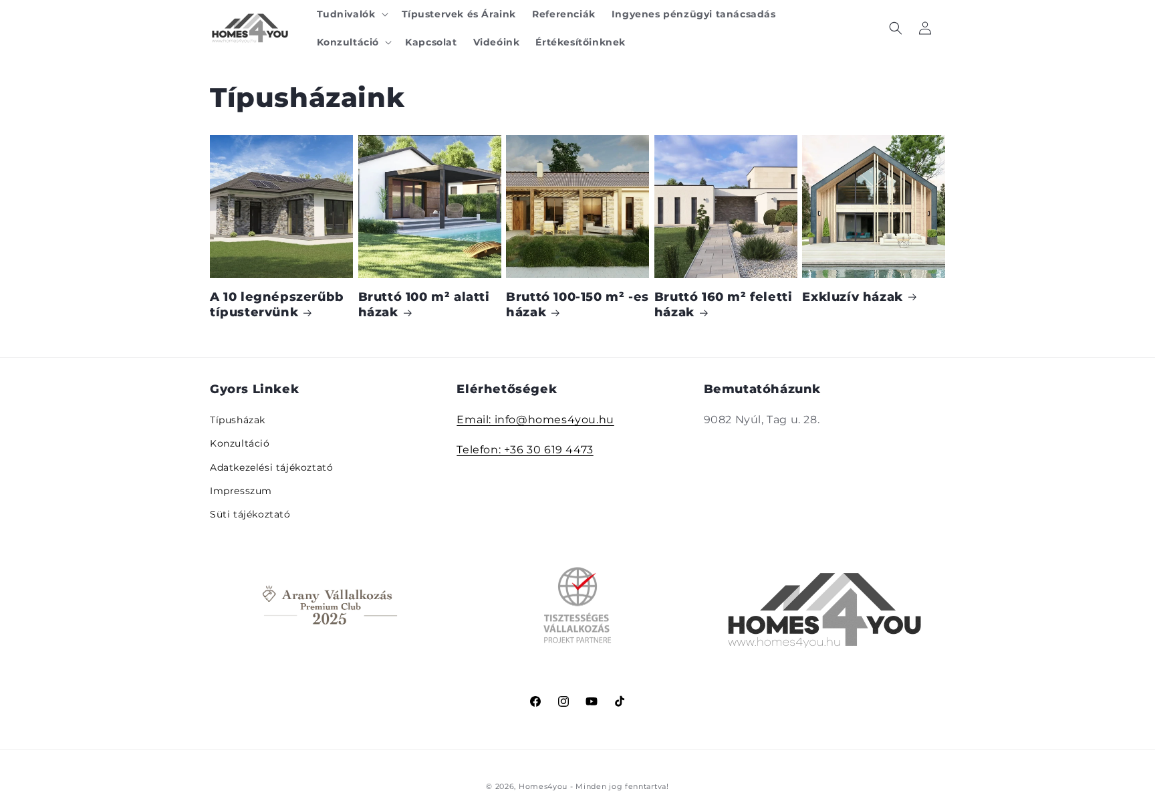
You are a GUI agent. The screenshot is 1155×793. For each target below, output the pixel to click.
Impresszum (241, 491)
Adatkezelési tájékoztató (271, 467)
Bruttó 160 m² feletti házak (723, 305)
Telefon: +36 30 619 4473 (525, 449)
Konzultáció (240, 444)
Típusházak (237, 421)
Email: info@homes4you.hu (535, 420)
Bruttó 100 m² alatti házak (424, 305)
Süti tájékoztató (250, 514)
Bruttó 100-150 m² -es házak (577, 305)
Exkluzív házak (852, 297)
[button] (351, 14)
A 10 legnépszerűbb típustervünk (277, 305)
